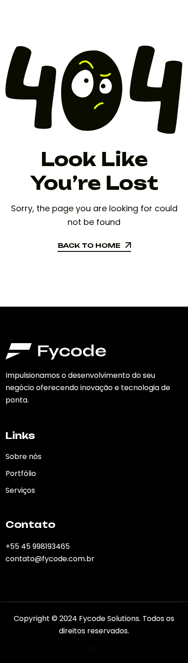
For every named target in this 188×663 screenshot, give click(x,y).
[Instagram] (94, 648)
